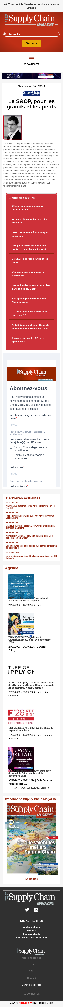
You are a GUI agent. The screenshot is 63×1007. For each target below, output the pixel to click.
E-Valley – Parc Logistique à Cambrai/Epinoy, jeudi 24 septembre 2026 (29, 640)
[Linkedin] (36, 910)
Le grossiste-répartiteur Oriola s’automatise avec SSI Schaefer (31, 557)
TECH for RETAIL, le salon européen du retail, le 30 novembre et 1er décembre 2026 (29, 773)
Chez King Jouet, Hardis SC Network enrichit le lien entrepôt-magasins (30, 527)
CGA (31, 964)
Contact (31, 978)
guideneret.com (31, 927)
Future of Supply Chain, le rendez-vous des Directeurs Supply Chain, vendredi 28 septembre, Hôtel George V (31, 685)
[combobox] (31, 34)
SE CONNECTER (32, 64)
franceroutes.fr (31, 934)
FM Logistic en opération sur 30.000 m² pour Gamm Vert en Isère (30, 517)
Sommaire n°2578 (22, 198)
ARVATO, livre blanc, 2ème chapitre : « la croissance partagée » (30, 599)
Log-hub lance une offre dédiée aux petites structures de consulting (31, 547)
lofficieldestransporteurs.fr (31, 937)
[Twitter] (27, 910)
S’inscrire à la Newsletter (22, 4)
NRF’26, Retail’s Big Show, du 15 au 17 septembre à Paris (30, 729)
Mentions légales (31, 957)
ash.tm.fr (32, 930)
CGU (31, 971)
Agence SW (25, 1002)
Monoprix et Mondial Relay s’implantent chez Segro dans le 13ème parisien (30, 537)
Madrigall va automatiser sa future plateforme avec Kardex (30, 507)
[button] (31, 57)
